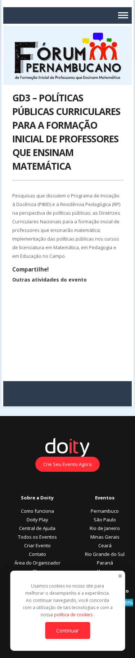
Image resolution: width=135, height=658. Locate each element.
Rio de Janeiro (105, 528)
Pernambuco (105, 511)
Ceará (105, 545)
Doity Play (37, 519)
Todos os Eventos (37, 537)
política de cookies (74, 615)
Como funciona (37, 511)
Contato (37, 554)
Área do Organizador (37, 562)
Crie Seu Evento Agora (67, 464)
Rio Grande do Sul (105, 554)
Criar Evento (37, 545)
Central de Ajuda (37, 528)
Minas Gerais (105, 537)
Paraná (105, 562)
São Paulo (105, 519)
